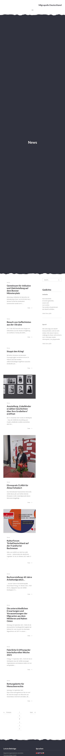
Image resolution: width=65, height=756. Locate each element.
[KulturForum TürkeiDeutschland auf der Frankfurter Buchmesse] (19, 521)
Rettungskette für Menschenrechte (15, 685)
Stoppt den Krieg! (15, 351)
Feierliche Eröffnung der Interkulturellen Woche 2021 (19, 652)
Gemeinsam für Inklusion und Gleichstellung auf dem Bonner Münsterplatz (19, 289)
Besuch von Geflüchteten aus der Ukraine (19, 323)
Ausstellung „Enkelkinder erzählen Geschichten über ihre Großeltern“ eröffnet (19, 410)
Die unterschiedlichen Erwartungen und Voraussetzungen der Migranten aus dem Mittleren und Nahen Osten (17, 614)
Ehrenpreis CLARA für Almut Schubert (17, 486)
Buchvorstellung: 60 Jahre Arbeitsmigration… (19, 578)
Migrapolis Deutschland (50, 5)
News (8, 282)
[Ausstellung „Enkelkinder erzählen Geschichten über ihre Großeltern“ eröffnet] (19, 387)
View (29, 308)
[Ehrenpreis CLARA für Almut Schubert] (19, 456)
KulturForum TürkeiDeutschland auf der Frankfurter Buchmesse (18, 544)
